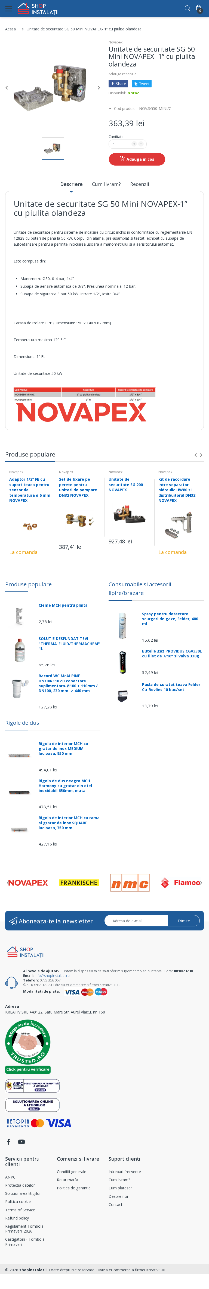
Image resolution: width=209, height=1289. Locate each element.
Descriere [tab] (71, 184)
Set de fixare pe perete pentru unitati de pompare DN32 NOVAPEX (78, 487)
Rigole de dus (22, 722)
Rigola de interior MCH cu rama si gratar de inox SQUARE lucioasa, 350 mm (69, 822)
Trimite (183, 920)
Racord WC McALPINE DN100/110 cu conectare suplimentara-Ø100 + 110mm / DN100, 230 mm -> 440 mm (68, 683)
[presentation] (195, 455)
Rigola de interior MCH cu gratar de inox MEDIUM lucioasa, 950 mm (63, 748)
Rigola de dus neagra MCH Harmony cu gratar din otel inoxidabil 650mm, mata (65, 785)
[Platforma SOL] (32, 1104)
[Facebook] (8, 1143)
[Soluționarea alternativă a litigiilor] (32, 1085)
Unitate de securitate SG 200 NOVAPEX (126, 484)
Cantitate (116, 136)
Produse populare (28, 584)
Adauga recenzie (123, 73)
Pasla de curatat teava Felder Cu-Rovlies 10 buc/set (171, 687)
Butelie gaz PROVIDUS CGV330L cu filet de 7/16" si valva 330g (172, 653)
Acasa (10, 28)
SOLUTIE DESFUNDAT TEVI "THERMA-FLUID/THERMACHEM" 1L (69, 643)
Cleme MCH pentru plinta (63, 605)
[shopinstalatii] (37, 9)
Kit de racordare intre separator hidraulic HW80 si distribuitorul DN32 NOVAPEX (176, 490)
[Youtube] (21, 1143)
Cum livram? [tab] (106, 184)
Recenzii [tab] (139, 184)
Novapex (115, 42)
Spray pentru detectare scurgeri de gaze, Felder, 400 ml (170, 619)
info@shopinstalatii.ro (52, 975)
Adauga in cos (140, 159)
